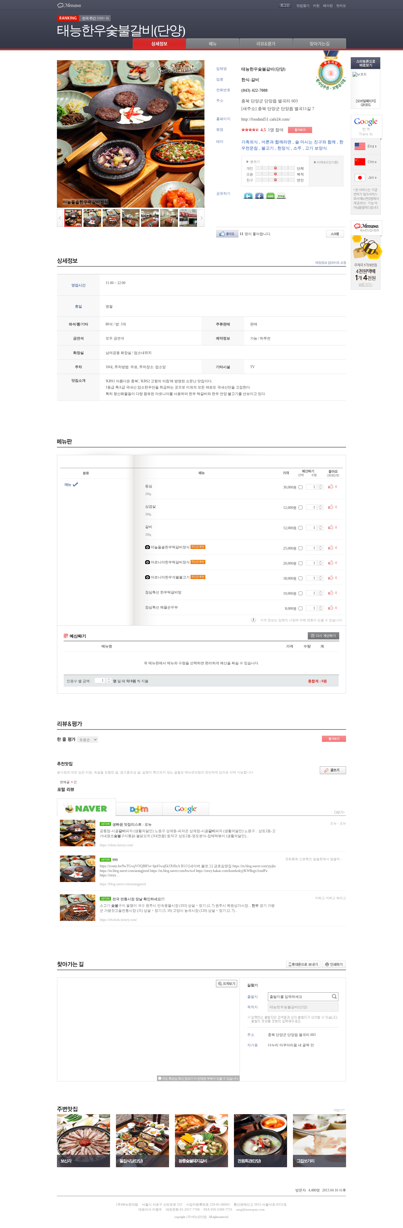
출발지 (252, 997)
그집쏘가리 (305, 1161)
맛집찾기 (302, 5)
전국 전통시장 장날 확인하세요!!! (138, 899)
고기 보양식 (316, 148)
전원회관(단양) (249, 1161)
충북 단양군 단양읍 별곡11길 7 (286, 108)
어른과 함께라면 (276, 142)
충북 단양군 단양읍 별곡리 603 (269, 101)
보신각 (65, 1161)
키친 (316, 5)
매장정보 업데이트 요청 (330, 262)
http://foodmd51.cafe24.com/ (265, 119)
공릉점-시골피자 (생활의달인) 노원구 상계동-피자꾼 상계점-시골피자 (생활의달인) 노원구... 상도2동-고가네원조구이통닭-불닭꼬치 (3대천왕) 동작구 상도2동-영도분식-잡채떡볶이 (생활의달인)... (188, 833)
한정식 (283, 148)
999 (115, 860)
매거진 (328, 5)
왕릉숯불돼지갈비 (192, 1161)
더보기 (338, 1110)
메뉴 (68, 485)
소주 (297, 148)
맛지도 (341, 5)
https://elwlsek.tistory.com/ (118, 920)
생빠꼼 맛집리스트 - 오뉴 (132, 824)
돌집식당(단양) (130, 1161)
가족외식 (249, 142)
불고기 (267, 148)
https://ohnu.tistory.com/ (116, 845)
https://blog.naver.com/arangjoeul (123, 884)
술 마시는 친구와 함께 (315, 142)
